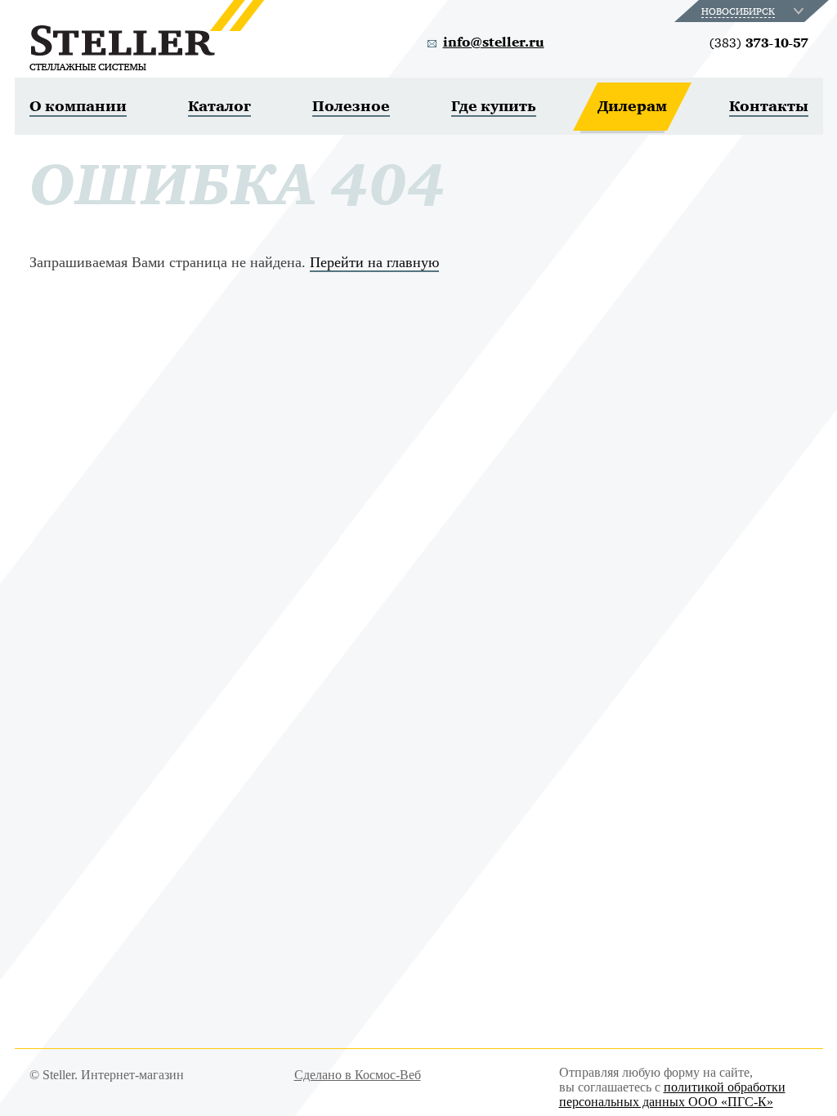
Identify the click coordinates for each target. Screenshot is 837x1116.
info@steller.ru (493, 42)
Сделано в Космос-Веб (357, 1075)
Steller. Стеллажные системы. (146, 35)
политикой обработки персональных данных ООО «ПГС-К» (672, 1094)
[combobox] (754, 11)
